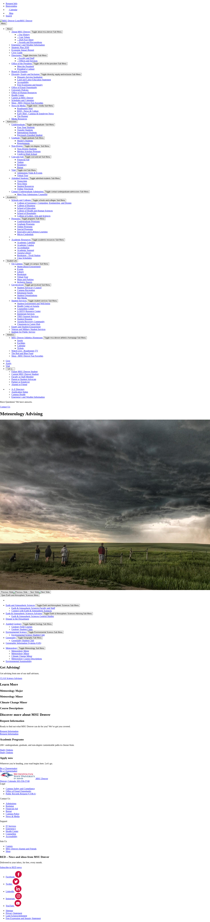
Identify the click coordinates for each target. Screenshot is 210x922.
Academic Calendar (26, 242)
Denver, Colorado (8, 781)
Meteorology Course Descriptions (26, 658)
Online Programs (24, 226)
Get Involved (17, 285)
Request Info (11, 3)
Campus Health (18, 394)
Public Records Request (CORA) (21, 794)
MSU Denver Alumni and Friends (21, 849)
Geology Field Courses (21, 627)
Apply (8, 363)
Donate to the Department (17, 619)
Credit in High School (27, 154)
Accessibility (23, 82)
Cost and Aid (17, 157)
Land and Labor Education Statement (34, 79)
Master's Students (25, 140)
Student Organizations (27, 295)
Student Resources (25, 186)
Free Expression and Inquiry (30, 85)
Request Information (9, 734)
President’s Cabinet (25, 69)
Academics (11, 197)
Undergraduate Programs (28, 221)
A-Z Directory (17, 389)
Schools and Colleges (21, 200)
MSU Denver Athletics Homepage (27, 337)
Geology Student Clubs (22, 629)
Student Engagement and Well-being (33, 303)
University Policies (19, 90)
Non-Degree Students (27, 149)
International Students (27, 132)
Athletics (10, 335)
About (9, 29)
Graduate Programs (26, 224)
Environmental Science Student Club (28, 635)
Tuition (20, 162)
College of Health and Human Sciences (35, 211)
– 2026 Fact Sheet (25, 40)
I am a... (10, 369)
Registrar (10, 806)
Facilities (21, 343)
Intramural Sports (25, 293)
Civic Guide (16, 52)
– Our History (23, 34)
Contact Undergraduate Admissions (27, 191)
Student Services (19, 300)
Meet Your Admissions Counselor (32, 194)
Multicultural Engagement (29, 266)
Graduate (15, 138)
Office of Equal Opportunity (24, 87)
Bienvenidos (11, 6)
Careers (9, 846)
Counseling (11, 834)
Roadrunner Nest (25, 108)
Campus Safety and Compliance (20, 788)
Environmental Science (16, 632)
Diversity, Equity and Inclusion (25, 74)
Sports (20, 340)
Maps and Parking (25, 279)
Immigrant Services (26, 314)
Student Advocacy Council (29, 287)
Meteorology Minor (20, 653)
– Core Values (23, 37)
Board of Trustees (19, 71)
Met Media (22, 298)
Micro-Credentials (25, 234)
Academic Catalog (25, 245)
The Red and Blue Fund (22, 353)
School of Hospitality (26, 213)
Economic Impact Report (22, 50)
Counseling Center (25, 308)
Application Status (19, 392)
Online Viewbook (25, 189)
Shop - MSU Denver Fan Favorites (27, 103)
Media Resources (19, 119)
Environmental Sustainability (19, 661)
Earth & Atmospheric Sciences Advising (24, 613)
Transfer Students (25, 130)
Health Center (17, 95)
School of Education (26, 208)
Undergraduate (18, 124)
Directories (16, 55)
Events (20, 269)
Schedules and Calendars (22, 100)
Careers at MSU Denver (22, 98)
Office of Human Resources (24, 92)
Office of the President (21, 63)
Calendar (21, 345)
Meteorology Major (20, 651)
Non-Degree (17, 146)
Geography (11, 637)
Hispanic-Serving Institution (29, 77)
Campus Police (12, 814)
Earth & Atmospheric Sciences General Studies (32, 616)
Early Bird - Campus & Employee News (35, 113)
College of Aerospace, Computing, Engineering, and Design (44, 203)
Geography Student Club (22, 640)
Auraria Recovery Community (31, 321)
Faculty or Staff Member (22, 377)
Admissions (12, 122)
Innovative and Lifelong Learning (32, 232)
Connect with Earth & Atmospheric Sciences (31, 611)
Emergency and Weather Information (28, 45)
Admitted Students (20, 178)
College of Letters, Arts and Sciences (33, 216)
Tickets (20, 348)
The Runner (22, 116)
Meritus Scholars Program (29, 151)
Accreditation (23, 247)
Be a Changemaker (8, 771)
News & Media (18, 105)
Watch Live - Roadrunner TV (24, 351)
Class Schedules (24, 258)
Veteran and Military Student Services (28, 329)
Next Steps (22, 183)
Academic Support (25, 250)
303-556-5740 (23, 781)
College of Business (26, 205)
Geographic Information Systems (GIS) (23, 643)
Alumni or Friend (19, 384)
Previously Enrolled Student (29, 135)
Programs (16, 218)
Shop (8, 851)
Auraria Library (24, 253)
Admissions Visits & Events (29, 173)
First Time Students (26, 127)
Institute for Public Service (23, 332)
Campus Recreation (26, 290)
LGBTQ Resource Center (29, 311)
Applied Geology (14, 624)
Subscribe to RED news (11, 867)
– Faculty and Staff (25, 58)
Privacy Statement (14, 913)
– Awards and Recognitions (29, 42)
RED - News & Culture (28, 111)
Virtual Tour (22, 175)
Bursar (20, 167)
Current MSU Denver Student (25, 374)
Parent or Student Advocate (23, 379)
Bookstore (21, 274)
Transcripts (22, 181)
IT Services (11, 826)
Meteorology (12, 648)
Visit (13, 170)
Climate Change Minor (21, 656)
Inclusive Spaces (24, 282)
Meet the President (25, 66)
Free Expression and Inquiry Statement (23, 918)
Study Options (6, 752)
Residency (22, 165)
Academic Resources (21, 239)
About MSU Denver (21, 32)
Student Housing (24, 319)
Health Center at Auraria (28, 306)
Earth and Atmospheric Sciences (20, 605)
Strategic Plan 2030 (20, 47)
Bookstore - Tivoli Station (28, 255)
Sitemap (9, 910)
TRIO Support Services (27, 316)
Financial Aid (23, 159)
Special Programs (25, 229)
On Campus (17, 264)
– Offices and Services (27, 61)
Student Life (12, 261)
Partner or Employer (20, 382)
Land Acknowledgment (16, 916)
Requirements (23, 143)
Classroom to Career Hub (28, 324)
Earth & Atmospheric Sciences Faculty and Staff (33, 608)
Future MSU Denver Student (24, 371)
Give (8, 361)
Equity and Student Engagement (26, 327)
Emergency (11, 828)
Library (20, 272)
